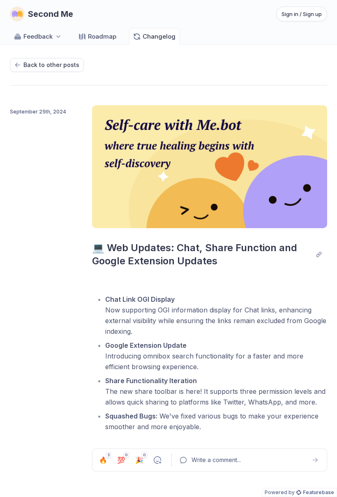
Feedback (38, 36)
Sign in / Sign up (302, 14)
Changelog (159, 36)
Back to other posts (51, 64)
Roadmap (102, 36)
